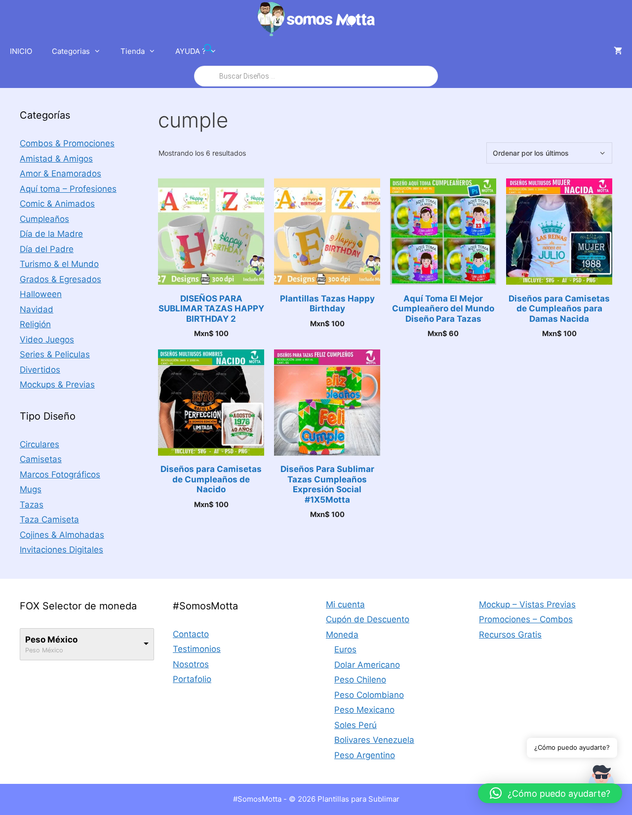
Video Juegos (47, 339)
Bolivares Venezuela (374, 740)
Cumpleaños (44, 219)
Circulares (39, 444)
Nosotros (191, 664)
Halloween (41, 294)
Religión (35, 324)
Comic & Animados (57, 204)
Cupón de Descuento (367, 619)
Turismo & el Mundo (59, 264)
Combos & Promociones (67, 143)
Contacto (191, 634)
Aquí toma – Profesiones (68, 189)
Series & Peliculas (55, 354)
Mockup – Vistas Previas (527, 604)
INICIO (21, 51)
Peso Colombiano (369, 695)
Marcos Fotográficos (60, 474)
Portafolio (192, 679)
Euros (345, 649)
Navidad (36, 309)
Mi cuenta (345, 604)
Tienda (132, 51)
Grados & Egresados (60, 279)
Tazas (31, 505)
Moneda (342, 635)
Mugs (30, 489)
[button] (550, 793)
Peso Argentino (364, 755)
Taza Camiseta (49, 519)
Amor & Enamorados (60, 173)
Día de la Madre (51, 234)
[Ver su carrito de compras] (618, 51)
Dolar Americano (367, 665)
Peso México (51, 639)
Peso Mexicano (364, 710)
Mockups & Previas (57, 384)
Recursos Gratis (510, 635)
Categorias (71, 51)
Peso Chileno (360, 680)
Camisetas (41, 459)
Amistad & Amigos (56, 159)
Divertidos (40, 370)
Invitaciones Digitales (61, 550)
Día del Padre (47, 249)
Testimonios (197, 649)
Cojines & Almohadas (62, 535)
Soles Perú (355, 725)
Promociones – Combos (526, 619)
